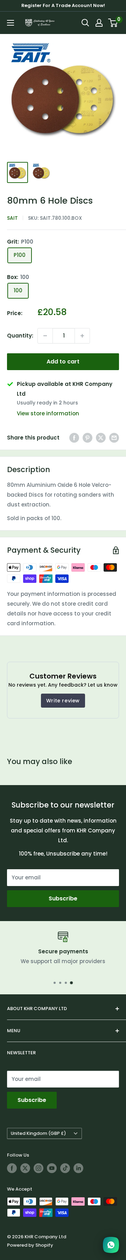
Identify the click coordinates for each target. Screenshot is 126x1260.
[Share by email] (114, 438)
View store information (48, 413)
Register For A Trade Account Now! (63, 5)
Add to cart (63, 361)
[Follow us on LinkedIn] (78, 1168)
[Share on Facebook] (74, 438)
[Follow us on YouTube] (52, 1168)
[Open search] (85, 23)
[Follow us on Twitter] (25, 1168)
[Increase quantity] (82, 335)
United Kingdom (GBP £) (38, 1133)
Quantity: (20, 335)
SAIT (12, 218)
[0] (113, 23)
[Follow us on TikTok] (65, 1168)
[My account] (99, 23)
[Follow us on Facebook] (12, 1168)
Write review (63, 700)
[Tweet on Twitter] (101, 438)
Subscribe (63, 898)
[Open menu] (10, 23)
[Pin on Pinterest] (87, 438)
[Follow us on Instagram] (38, 1168)
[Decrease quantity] (45, 335)
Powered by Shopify (30, 1245)
